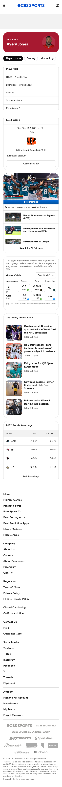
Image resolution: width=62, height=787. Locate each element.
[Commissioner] (35, 744)
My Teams (9, 709)
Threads (8, 677)
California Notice (13, 613)
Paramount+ (10, 567)
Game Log (47, 58)
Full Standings (31, 476)
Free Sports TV (12, 511)
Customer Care (12, 633)
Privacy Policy (11, 593)
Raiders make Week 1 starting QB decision (37, 402)
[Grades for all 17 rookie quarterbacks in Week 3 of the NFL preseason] (14, 333)
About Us (9, 549)
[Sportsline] (44, 737)
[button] (5, 5)
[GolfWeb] (41, 752)
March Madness (12, 529)
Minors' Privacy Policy (16, 599)
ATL (13, 458)
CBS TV (8, 572)
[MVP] (53, 744)
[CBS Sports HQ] (46, 725)
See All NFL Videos (31, 248)
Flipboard (9, 683)
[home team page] (31, 141)
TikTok (7, 654)
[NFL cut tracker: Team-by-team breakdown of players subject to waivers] (14, 351)
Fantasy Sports (12, 505)
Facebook (9, 665)
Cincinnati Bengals (28, 150)
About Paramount (13, 561)
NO (13, 467)
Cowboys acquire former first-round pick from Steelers (39, 385)
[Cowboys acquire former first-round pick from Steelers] (14, 388)
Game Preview (31, 163)
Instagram (9, 660)
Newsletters (10, 703)
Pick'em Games (12, 500)
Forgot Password (13, 715)
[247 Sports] (20, 737)
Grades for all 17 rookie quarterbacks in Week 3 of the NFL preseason (40, 329)
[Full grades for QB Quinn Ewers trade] (14, 370)
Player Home (13, 58)
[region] (31, 188)
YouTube (8, 648)
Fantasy (31, 58)
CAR (13, 441)
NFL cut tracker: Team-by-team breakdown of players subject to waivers (39, 348)
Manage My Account (15, 697)
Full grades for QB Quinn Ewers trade (39, 365)
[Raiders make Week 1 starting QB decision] (14, 407)
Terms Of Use (11, 587)
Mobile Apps (11, 535)
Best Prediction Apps (16, 523)
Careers (8, 555)
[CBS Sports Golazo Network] (31, 731)
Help (6, 628)
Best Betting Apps (14, 517)
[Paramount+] (13, 744)
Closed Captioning (14, 607)
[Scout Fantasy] (22, 752)
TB (12, 449)
